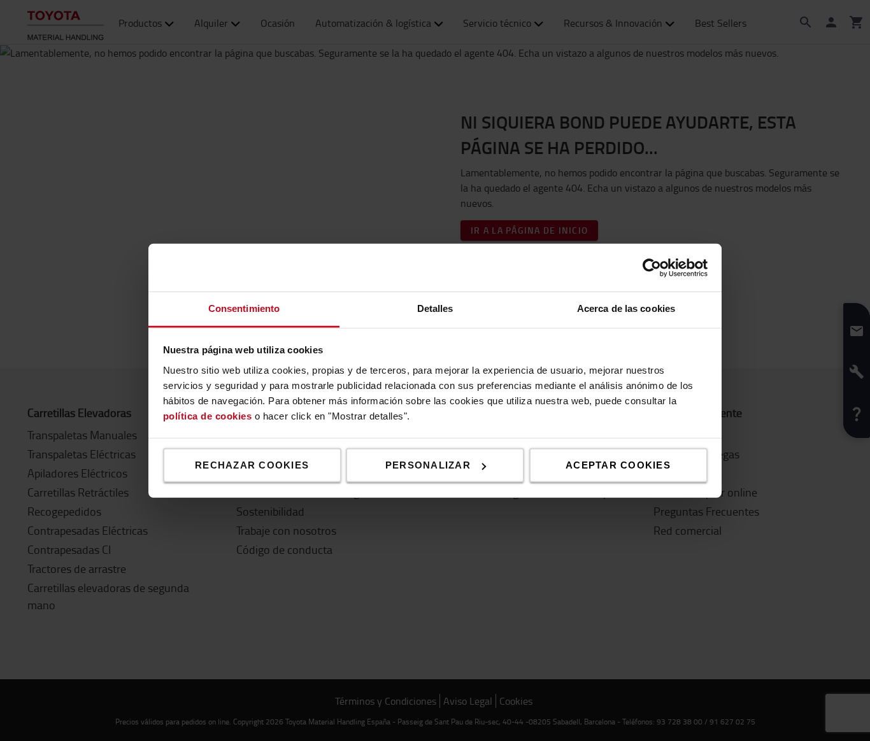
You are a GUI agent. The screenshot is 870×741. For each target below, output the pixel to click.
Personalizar (428, 465)
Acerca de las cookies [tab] (626, 308)
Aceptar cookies (618, 465)
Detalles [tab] (435, 308)
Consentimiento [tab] (244, 308)
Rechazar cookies (252, 465)
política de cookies (207, 415)
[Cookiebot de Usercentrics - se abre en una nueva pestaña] (652, 267)
